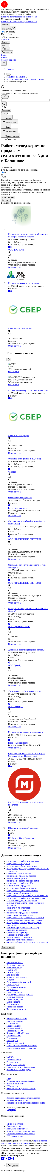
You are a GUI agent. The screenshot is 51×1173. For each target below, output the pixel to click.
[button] (4, 55)
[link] (5, 48)
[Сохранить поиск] (4, 104)
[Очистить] (5, 96)
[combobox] (13, 90)
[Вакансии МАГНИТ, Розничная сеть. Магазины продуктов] (28, 784)
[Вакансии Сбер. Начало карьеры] (28, 417)
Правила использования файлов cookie (19, 21)
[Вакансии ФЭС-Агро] (28, 275)
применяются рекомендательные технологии (24, 1142)
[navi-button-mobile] (4, 63)
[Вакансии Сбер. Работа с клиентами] (28, 310)
